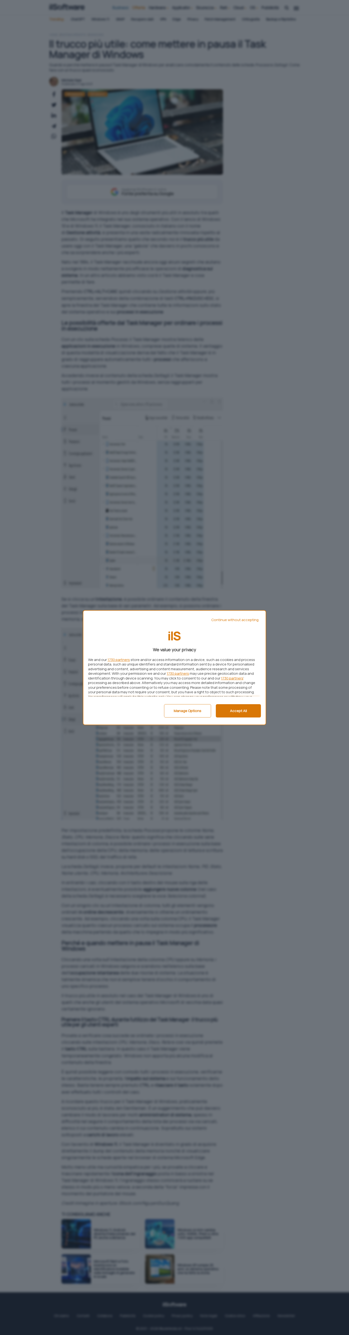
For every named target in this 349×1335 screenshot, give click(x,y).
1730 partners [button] (119, 659)
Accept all (238, 710)
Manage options (187, 710)
